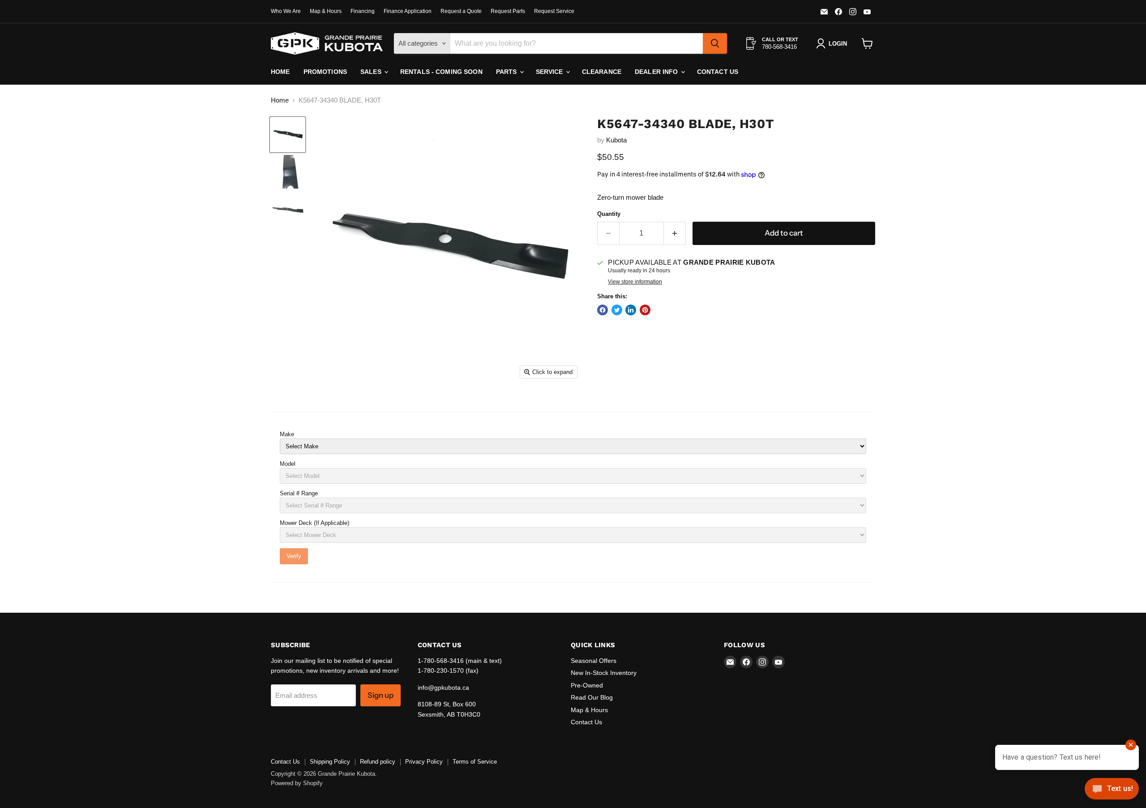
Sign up (380, 695)
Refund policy (377, 761)
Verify (293, 556)
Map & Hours (326, 11)
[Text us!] (1112, 790)
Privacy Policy (424, 761)
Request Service (554, 11)
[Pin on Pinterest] (645, 310)
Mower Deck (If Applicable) (314, 523)
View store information (635, 282)
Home (280, 71)
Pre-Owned (587, 685)
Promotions (325, 71)
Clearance (601, 71)
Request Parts (508, 11)
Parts (507, 71)
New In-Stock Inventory (604, 672)
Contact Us (717, 71)
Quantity (608, 214)
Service (550, 71)
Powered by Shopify (297, 783)
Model (287, 463)
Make (287, 434)
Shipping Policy (330, 761)
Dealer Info (657, 71)
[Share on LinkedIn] (630, 310)
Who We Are (286, 11)
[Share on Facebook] (602, 310)
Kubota (616, 140)
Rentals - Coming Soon (441, 71)
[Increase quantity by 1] (675, 233)
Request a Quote (461, 11)
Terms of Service (475, 761)
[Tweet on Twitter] (616, 310)
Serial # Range (299, 493)
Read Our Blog (592, 697)
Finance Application (408, 11)
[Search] (715, 43)
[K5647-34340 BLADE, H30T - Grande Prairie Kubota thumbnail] (287, 134)
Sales (371, 71)
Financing (363, 11)
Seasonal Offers (593, 660)
